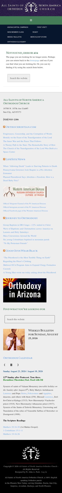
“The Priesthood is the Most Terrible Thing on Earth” (27, 257)
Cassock (7, 268)
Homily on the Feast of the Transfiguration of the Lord (27, 137)
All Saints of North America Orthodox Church (38, 466)
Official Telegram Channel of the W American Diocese (24, 203)
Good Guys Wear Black (21, 251)
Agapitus (47, 393)
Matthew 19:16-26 (11, 433)
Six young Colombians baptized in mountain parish (26, 239)
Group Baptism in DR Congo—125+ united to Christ (27, 224)
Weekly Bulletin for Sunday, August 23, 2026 (43, 334)
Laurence (7, 393)
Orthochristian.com (21, 127)
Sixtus (24, 393)
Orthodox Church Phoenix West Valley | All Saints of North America (31, 8)
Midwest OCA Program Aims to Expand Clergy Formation (29, 264)
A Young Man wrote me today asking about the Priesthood (29, 272)
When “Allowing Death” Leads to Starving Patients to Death (30, 166)
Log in (44, 472)
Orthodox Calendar (17, 358)
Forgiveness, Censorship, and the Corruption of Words (27, 133)
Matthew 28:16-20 (11, 426)
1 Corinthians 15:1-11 (13, 430)
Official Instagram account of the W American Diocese (24, 207)
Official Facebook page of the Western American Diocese (25, 210)
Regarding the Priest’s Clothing (17, 261)
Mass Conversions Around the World (19, 235)
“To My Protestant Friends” (15, 243)
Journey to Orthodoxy (22, 218)
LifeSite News (15, 159)
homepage (35, 60)
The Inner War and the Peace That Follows (22, 141)
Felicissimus (33, 393)
